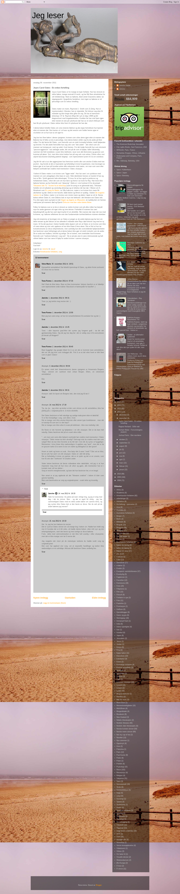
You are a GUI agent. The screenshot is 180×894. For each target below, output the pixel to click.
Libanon (119, 676)
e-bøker (119, 565)
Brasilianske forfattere (124, 542)
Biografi (119, 525)
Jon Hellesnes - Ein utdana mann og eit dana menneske (136, 356)
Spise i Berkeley (122, 176)
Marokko (119, 697)
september (123, 443)
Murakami (120, 714)
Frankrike (120, 603)
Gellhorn (119, 609)
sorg (60, 252)
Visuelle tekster (122, 857)
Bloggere (119, 528)
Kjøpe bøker (121, 653)
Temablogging (121, 822)
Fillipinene (120, 589)
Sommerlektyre (122, 790)
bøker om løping (122, 548)
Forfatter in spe (122, 598)
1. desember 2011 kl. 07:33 (62, 281)
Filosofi (119, 595)
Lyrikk (118, 691)
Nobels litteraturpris (123, 720)
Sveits (118, 807)
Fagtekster (120, 577)
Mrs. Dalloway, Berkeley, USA (127, 161)
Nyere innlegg (40, 597)
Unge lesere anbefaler (124, 831)
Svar (43, 273)
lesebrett (119, 670)
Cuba (118, 560)
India (118, 624)
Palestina (120, 749)
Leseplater (120, 673)
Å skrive (119, 869)
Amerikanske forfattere (49, 252)
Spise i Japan (121, 173)
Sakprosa (120, 778)
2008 (119, 480)
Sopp (118, 793)
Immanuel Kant (122, 621)
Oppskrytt (120, 743)
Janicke (45, 298)
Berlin (118, 519)
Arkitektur (120, 501)
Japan (118, 635)
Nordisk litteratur (122, 723)
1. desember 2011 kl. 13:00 (62, 313)
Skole (118, 787)
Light (118, 679)
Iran (117, 630)
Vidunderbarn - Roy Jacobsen (134, 299)
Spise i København (123, 170)
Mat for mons (121, 700)
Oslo (118, 746)
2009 (119, 477)
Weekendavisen (122, 860)
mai (121, 456)
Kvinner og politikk (123, 667)
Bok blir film (121, 533)
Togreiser (119, 828)
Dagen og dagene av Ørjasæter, (73, 200)
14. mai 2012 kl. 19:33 (66, 493)
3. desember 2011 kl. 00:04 (59, 366)
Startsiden (70, 597)
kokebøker (120, 659)
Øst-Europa (120, 863)
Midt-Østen (120, 708)
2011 (119, 412)
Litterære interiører (123, 682)
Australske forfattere (124, 513)
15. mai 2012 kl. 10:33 (57, 521)
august (122, 446)
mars (121, 463)
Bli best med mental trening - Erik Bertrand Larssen (135, 206)
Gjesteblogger (121, 612)
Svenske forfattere (123, 810)
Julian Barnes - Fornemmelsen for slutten (137, 280)
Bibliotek (119, 522)
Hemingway (120, 618)
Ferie (118, 586)
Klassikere (120, 656)
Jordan (119, 644)
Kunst (118, 662)
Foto (118, 600)
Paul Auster (120, 755)
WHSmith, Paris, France (125, 150)
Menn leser (120, 703)
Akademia (120, 493)
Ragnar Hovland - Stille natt (129, 427)
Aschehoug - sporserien (125, 504)
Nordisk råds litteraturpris (126, 726)
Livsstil (119, 685)
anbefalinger (121, 498)
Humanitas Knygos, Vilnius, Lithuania (130, 153)
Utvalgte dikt (121, 840)
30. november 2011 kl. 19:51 (62, 264)
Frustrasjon (120, 606)
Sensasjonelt (121, 784)
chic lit (118, 554)
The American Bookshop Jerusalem (130, 144)
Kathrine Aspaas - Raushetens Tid (134, 319)
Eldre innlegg (99, 597)
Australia (119, 510)
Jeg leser (48, 15)
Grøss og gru (121, 615)
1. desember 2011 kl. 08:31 (59, 298)
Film (118, 592)
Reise (118, 770)
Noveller (119, 738)
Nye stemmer (121, 740)
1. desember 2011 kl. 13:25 (59, 327)
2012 (119, 409)
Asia (118, 507)
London (119, 688)
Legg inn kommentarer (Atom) (54, 603)
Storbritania (120, 805)
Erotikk (119, 568)
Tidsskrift (120, 825)
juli (120, 449)
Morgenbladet (121, 711)
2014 (119, 402)
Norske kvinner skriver (125, 729)
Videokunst (120, 848)
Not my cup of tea (123, 735)
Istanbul (119, 633)
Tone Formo (47, 281)
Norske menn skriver (124, 732)
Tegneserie (120, 816)
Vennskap (120, 842)
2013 (119, 405)
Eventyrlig (120, 574)
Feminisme (120, 583)
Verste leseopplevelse (124, 845)
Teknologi (120, 819)
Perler (118, 758)
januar (121, 470)
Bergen (119, 516)
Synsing (119, 813)
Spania (119, 802)
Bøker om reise (122, 551)
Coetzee (119, 557)
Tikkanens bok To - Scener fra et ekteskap (49, 186)
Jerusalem (120, 638)
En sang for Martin (52, 190)
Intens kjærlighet (122, 627)
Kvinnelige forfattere (124, 665)
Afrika (118, 490)
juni (120, 453)
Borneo (119, 539)
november (123, 418)
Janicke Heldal (124, 85)
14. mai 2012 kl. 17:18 (57, 405)
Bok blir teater (121, 536)
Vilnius (119, 851)
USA (118, 837)
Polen (118, 761)
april (121, 460)
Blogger (98, 885)
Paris (118, 752)
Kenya (118, 647)
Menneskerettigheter (124, 705)
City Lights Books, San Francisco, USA (131, 147)
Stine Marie (46, 264)
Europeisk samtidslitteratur (126, 571)
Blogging (119, 531)
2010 (119, 474)
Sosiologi (119, 799)
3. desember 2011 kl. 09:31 (59, 390)
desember (123, 415)
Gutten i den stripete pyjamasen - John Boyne (136, 225)
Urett (118, 834)
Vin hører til (120, 854)
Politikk (119, 764)
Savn (118, 781)
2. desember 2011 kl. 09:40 (62, 347)
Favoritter (120, 580)
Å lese (118, 866)
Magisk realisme (122, 694)
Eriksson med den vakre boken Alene (77, 202)
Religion (119, 775)
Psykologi (120, 767)
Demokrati (120, 563)
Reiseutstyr (120, 773)
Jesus (118, 641)
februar (122, 466)
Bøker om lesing (122, 545)
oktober (122, 439)
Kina (118, 650)
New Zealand (121, 717)
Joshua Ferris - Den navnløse (130, 435)
